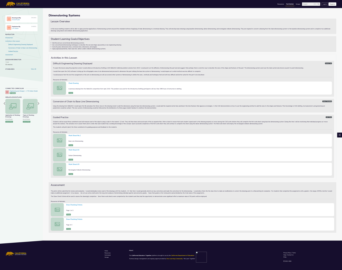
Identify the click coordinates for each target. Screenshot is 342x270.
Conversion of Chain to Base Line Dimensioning (22, 48)
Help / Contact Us (288, 255)
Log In (325, 4)
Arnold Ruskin (16, 20)
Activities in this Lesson (12, 41)
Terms (294, 253)
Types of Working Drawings (28, 116)
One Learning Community (174, 259)
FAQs (284, 257)
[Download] (330, 83)
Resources (280, 4)
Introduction (9, 38)
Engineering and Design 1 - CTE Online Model (24, 91)
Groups (298, 4)
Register (332, 4)
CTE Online (15, 28)
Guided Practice (13, 51)
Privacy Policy (287, 253)
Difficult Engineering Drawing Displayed (20, 44)
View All (33, 69)
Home (106, 251)
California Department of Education (182, 255)
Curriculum (290, 4)
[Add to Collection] (18, 102)
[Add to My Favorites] (18, 100)
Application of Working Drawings (12, 116)
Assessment (9, 55)
